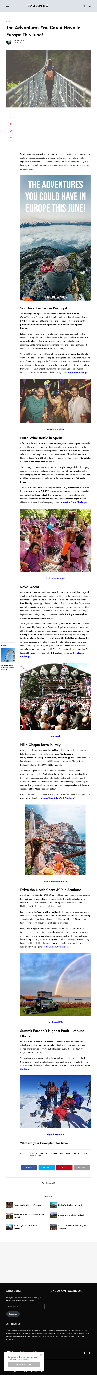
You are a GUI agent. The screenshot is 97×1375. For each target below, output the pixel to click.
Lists (8, 21)
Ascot (41, 1154)
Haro (74, 1154)
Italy (79, 1154)
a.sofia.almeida (55, 429)
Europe (68, 1154)
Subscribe (13, 1314)
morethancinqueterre (55, 881)
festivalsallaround (55, 578)
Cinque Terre (54, 1154)
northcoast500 (55, 1022)
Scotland (33, 1155)
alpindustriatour (55, 1134)
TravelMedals (19, 41)
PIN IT (57, 238)
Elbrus (62, 1154)
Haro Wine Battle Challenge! (73, 502)
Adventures (33, 1154)
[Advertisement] (55, 131)
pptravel (55, 735)
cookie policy (22, 1359)
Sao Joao (86, 1154)
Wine (39, 1155)
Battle (46, 1154)
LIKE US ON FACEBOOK (66, 1291)
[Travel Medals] (48, 6)
